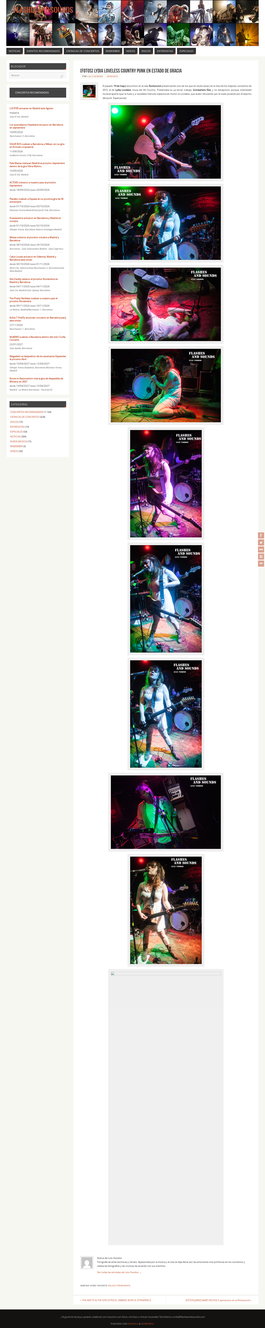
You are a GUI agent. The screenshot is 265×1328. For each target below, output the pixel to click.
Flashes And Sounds (43, 10)
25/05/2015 (112, 76)
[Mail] (261, 564)
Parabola (132, 1323)
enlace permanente (119, 1285)
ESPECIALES (16, 431)
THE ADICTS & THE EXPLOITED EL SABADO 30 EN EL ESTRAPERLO (115, 1300)
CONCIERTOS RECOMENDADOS (27, 412)
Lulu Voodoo (95, 76)
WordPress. (147, 1323)
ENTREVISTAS (17, 426)
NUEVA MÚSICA (18, 441)
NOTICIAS (15, 436)
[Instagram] (261, 556)
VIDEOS (14, 451)
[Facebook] (261, 535)
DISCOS (14, 422)
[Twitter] (261, 542)
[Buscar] (61, 76)
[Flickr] (261, 549)
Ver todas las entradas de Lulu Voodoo (119, 1272)
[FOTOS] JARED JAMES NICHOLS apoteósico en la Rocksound (218, 1300)
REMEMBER (16, 446)
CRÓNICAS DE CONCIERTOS (24, 416)
